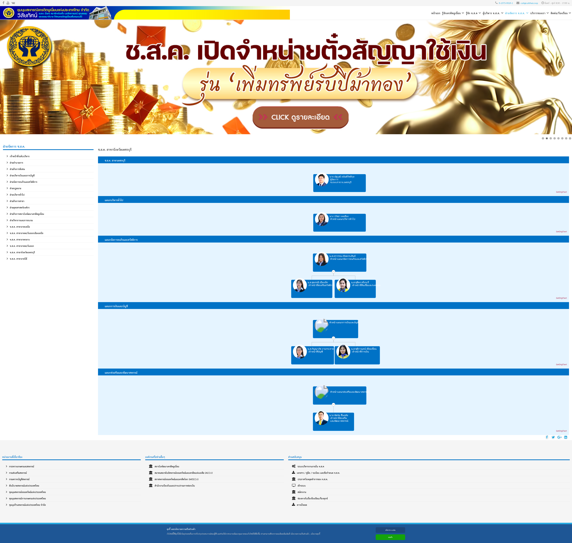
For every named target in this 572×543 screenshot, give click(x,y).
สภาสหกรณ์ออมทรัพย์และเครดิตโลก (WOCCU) (176, 479)
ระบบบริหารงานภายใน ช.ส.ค (310, 466)
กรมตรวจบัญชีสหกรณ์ (18, 479)
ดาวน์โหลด (301, 505)
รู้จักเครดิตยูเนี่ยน (451, 13)
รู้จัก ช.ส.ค (472, 13)
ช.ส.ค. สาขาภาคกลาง (19, 239)
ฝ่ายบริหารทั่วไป (17, 194)
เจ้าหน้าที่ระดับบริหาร (19, 156)
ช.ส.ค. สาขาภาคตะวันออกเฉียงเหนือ (26, 233)
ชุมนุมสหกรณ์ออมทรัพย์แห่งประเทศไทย (27, 492)
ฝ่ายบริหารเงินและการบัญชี (22, 175)
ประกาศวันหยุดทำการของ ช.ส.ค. (312, 479)
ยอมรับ (390, 537)
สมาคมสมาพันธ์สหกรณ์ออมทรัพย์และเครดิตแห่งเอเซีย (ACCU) (183, 473)
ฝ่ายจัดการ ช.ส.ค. (515, 13)
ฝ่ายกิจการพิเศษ (17, 169)
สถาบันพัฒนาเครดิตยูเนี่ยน (166, 466)
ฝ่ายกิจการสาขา (16, 201)
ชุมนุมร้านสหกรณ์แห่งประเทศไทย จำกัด (27, 505)
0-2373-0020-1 (506, 3)
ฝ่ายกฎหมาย (15, 188)
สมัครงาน (301, 492)
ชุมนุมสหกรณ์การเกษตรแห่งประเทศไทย (27, 498)
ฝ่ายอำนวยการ (16, 162)
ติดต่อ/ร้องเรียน (559, 13)
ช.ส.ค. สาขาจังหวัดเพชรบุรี (22, 252)
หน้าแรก (435, 13)
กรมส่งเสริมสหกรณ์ (17, 473)
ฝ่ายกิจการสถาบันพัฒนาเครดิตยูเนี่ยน (26, 214)
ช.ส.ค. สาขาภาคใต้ (18, 259)
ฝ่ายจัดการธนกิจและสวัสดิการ (23, 182)
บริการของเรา (537, 13)
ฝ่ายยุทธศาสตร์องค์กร (19, 207)
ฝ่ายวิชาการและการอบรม (21, 220)
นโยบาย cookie (390, 530)
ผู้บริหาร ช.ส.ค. (491, 13)
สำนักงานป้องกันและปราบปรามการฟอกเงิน (174, 485)
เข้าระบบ (301, 485)
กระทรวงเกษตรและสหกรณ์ (21, 466)
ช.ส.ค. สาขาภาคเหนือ (19, 227)
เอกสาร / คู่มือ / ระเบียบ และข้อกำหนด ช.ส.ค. (318, 473)
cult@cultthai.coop (529, 3)
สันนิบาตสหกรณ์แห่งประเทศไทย (23, 485)
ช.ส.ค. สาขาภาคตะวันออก (21, 246)
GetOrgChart (561, 192)
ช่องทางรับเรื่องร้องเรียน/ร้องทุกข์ (312, 498)
